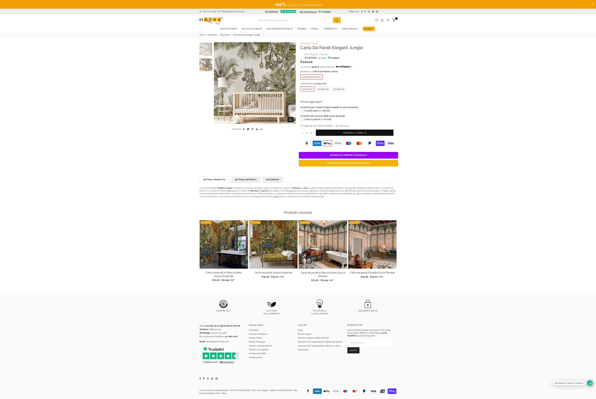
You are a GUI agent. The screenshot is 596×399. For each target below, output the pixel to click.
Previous (216, 83)
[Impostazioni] (382, 20)
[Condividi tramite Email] (261, 129)
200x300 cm (323, 89)
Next (293, 83)
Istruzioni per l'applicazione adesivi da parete (320, 342)
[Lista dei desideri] (388, 20)
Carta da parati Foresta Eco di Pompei (372, 272)
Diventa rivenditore (258, 334)
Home (202, 35)
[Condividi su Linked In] (257, 129)
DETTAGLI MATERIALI (246, 179)
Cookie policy (255, 357)
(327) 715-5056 (209, 11)
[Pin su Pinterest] (252, 129)
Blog (300, 330)
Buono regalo (305, 334)
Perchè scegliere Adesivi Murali (313, 338)
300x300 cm (338, 89)
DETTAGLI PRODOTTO (214, 179)
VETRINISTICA (330, 29)
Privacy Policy (255, 338)
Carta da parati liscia (311, 77)
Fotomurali (225, 35)
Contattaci (254, 330)
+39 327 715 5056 (219, 333)
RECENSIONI (272, 179)
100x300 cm (307, 89)
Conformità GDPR (257, 353)
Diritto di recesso (257, 342)
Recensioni (303, 349)
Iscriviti (353, 350)
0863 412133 (215, 329)
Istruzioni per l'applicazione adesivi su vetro (319, 346)
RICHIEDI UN (348, 155)
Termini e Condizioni (259, 349)
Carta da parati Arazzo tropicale (273, 272)
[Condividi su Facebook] (244, 129)
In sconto (205, 222)
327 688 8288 (231, 336)
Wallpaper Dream (309, 43)
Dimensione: (313, 83)
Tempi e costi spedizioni (260, 346)
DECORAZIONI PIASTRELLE (279, 29)
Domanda (344, 126)
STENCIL (315, 29)
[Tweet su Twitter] (248, 129)
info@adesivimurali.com (233, 11)
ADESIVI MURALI (350, 29)
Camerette (212, 35)
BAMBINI (302, 29)
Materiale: (319, 71)
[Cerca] (337, 20)
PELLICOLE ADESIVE (252, 29)
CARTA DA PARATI (228, 29)
